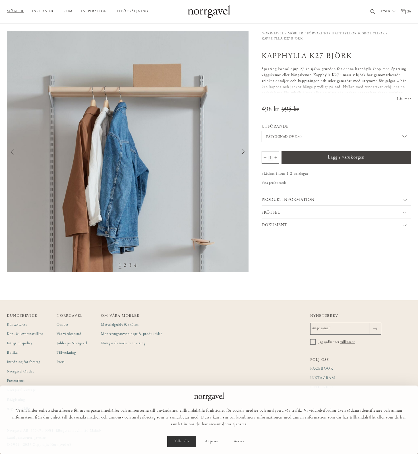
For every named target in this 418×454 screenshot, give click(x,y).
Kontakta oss (17, 325)
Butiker (13, 353)
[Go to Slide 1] (120, 265)
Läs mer (404, 99)
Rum (68, 11)
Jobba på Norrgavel (72, 343)
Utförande (275, 127)
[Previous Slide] (12, 151)
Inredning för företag (23, 362)
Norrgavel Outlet (20, 372)
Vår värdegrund (69, 334)
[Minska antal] (265, 157)
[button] (128, 151)
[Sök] (373, 12)
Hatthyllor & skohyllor (358, 33)
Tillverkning (66, 353)
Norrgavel (273, 33)
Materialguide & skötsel (120, 325)
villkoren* (347, 342)
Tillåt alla (181, 441)
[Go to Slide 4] (135, 265)
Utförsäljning (131, 11)
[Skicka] (375, 329)
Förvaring (317, 33)
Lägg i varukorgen (346, 157)
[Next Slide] (243, 151)
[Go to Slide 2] (125, 265)
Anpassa (211, 441)
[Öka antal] (276, 157)
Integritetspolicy (20, 343)
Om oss (62, 325)
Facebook (322, 369)
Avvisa (239, 441)
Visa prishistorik (274, 183)
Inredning (43, 11)
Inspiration (94, 11)
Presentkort (16, 381)
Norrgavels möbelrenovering (123, 343)
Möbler (15, 11)
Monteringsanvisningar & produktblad (132, 334)
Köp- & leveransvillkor (25, 334)
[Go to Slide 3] (130, 265)
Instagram (323, 378)
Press (60, 362)
